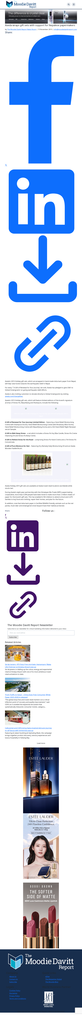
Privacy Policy (14, 996)
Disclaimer (13, 993)
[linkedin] (41, 200)
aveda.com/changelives (14, 396)
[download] (41, 270)
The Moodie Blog (51, 982)
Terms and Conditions (17, 999)
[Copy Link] (41, 342)
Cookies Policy (14, 990)
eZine (47, 976)
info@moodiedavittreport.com (65, 29)
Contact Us (13, 979)
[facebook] (41, 99)
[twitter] (6, 165)
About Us (12, 976)
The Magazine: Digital (53, 979)
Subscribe (13, 982)
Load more (41, 743)
